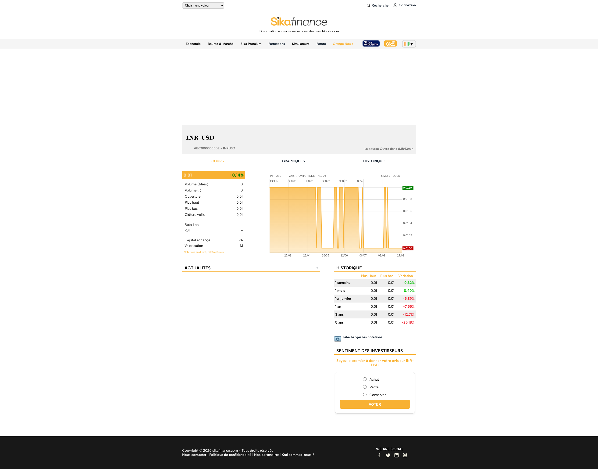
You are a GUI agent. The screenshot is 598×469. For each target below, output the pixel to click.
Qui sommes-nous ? (298, 455)
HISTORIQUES (375, 161)
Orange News (343, 44)
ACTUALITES (251, 268)
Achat (374, 379)
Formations (276, 44)
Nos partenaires (266, 455)
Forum (321, 44)
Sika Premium (251, 44)
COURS (217, 161)
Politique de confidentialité (230, 455)
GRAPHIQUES (293, 161)
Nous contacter (194, 455)
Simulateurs (301, 44)
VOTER (375, 404)
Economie (193, 44)
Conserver (378, 395)
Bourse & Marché (221, 44)
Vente (374, 387)
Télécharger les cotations (362, 337)
